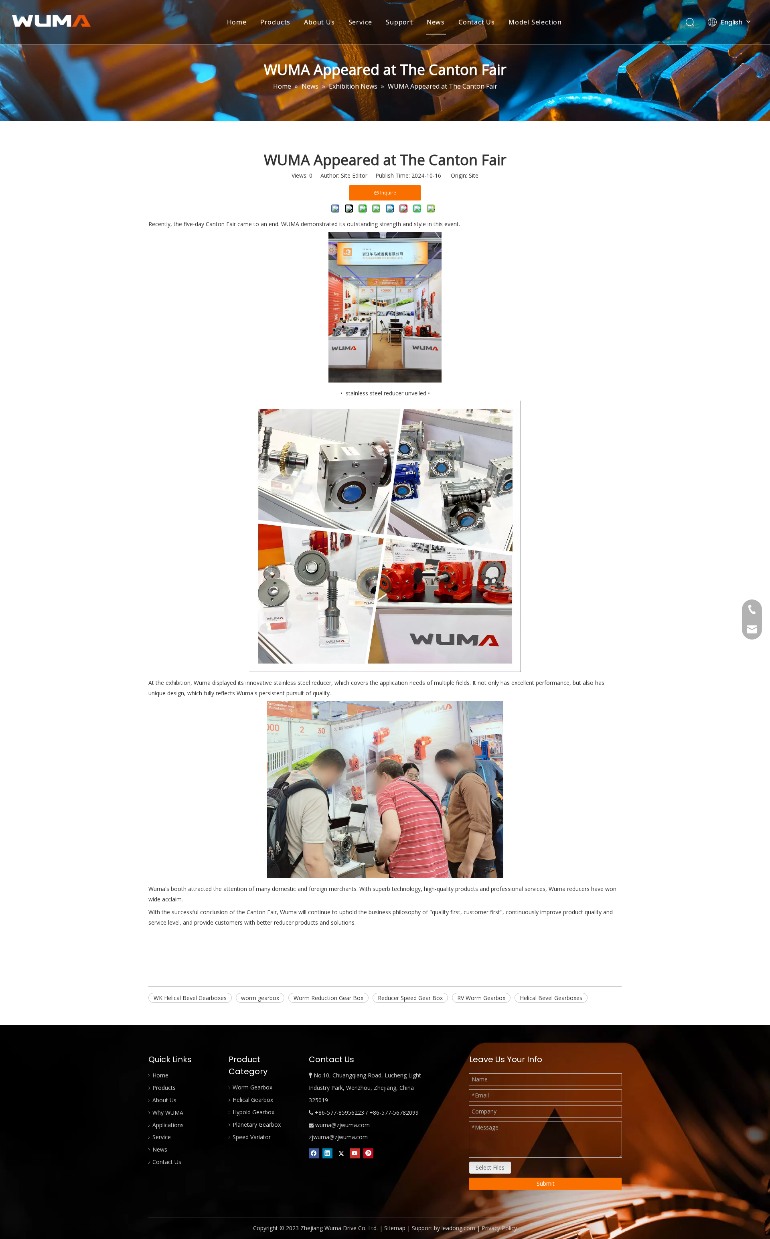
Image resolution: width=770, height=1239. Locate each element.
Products (275, 22)
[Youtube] (355, 1153)
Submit (546, 1183)
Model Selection (535, 22)
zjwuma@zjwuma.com (338, 1137)
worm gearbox (260, 998)
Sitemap (394, 1228)
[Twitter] (341, 1153)
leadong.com (458, 1228)
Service (361, 22)
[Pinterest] (368, 1153)
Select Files (490, 1167)
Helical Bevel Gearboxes (551, 998)
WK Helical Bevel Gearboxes (190, 998)
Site (473, 175)
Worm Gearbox (252, 1087)
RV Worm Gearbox (481, 998)
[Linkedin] (327, 1153)
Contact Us (476, 22)
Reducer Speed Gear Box (410, 998)
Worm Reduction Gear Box (328, 998)
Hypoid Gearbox (253, 1112)
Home (237, 22)
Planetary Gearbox (257, 1124)
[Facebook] (314, 1153)
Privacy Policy (499, 1228)
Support (399, 22)
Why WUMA (167, 1112)
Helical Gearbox (253, 1099)
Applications (168, 1125)
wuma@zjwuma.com (342, 1125)
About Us (319, 22)
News (436, 22)
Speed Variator (252, 1137)
